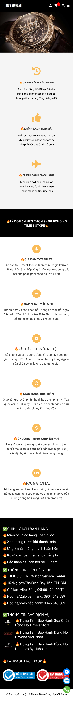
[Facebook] (66, 671)
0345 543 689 (54, 603)
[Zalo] (66, 680)
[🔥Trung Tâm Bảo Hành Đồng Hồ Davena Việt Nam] (8, 634)
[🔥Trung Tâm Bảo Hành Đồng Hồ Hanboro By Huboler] (8, 646)
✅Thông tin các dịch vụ (26, 614)
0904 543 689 (54, 596)
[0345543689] (67, 689)
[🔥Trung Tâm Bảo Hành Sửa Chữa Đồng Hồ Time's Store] (8, 622)
